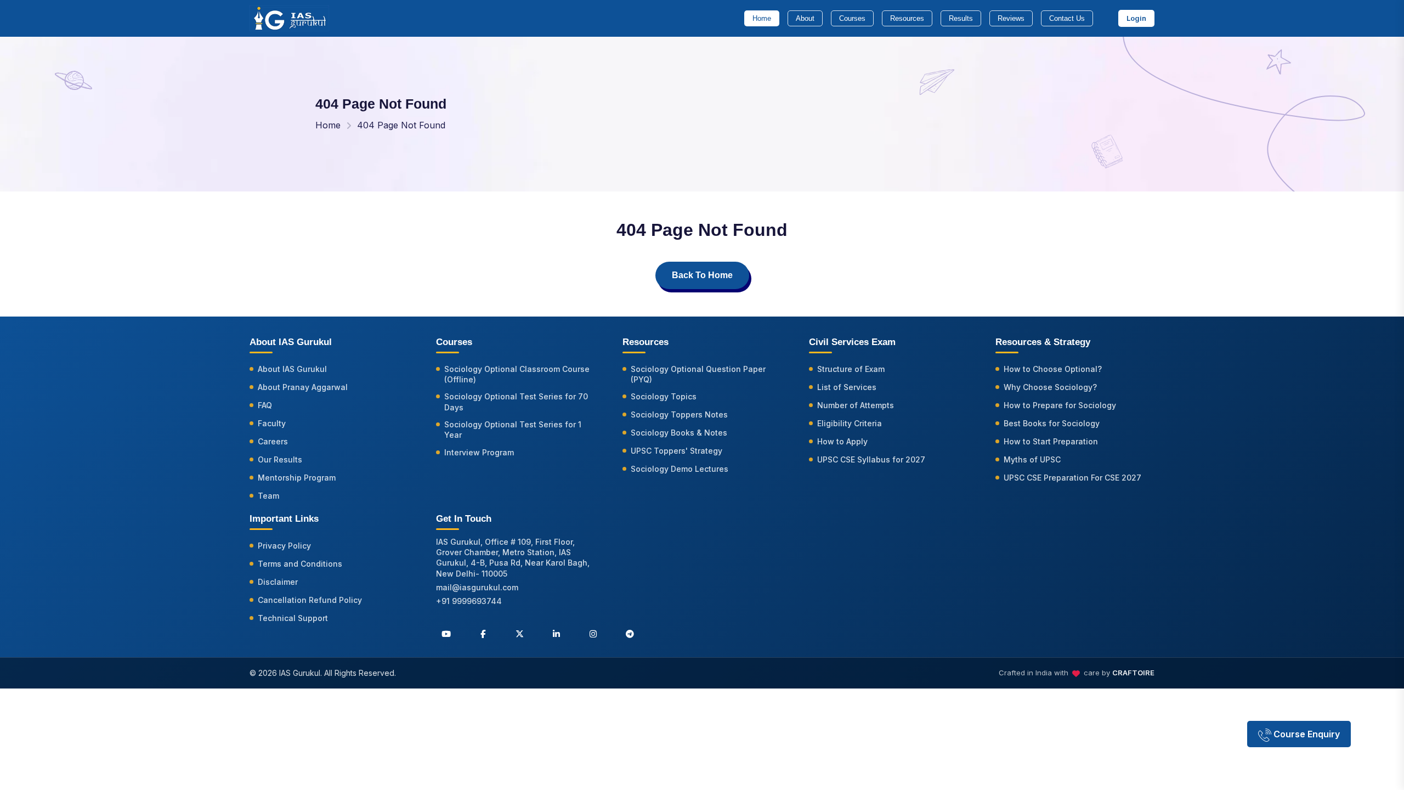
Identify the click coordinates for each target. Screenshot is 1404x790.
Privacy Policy (284, 545)
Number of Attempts (855, 405)
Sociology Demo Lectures (679, 468)
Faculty (272, 423)
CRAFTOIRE (1133, 672)
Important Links (284, 519)
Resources (907, 18)
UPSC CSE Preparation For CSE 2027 (1072, 477)
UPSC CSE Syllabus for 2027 (871, 459)
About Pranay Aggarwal (303, 387)
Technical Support (293, 618)
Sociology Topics (664, 396)
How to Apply (842, 441)
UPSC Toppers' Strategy (676, 450)
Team (268, 495)
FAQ (265, 405)
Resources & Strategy (1042, 342)
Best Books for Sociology (1052, 423)
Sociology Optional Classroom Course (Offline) (517, 374)
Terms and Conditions (300, 563)
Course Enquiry (1305, 734)
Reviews (1011, 18)
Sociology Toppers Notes (679, 414)
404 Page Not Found (401, 125)
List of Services (846, 387)
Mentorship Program (297, 477)
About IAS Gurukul (292, 369)
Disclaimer (278, 581)
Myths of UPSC (1032, 459)
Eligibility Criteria (849, 423)
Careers (273, 441)
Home (761, 18)
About (805, 18)
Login (1136, 18)
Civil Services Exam (852, 342)
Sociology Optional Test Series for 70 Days (516, 401)
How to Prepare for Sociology (1060, 405)
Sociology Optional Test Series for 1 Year (512, 429)
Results (961, 18)
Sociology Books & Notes (679, 432)
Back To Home (702, 275)
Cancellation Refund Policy (310, 600)
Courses (852, 18)
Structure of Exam (851, 369)
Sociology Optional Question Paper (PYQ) (698, 374)
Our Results (280, 459)
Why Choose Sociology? (1050, 387)
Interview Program (479, 452)
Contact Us (1067, 18)
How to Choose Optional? (1053, 369)
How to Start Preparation (1051, 441)
